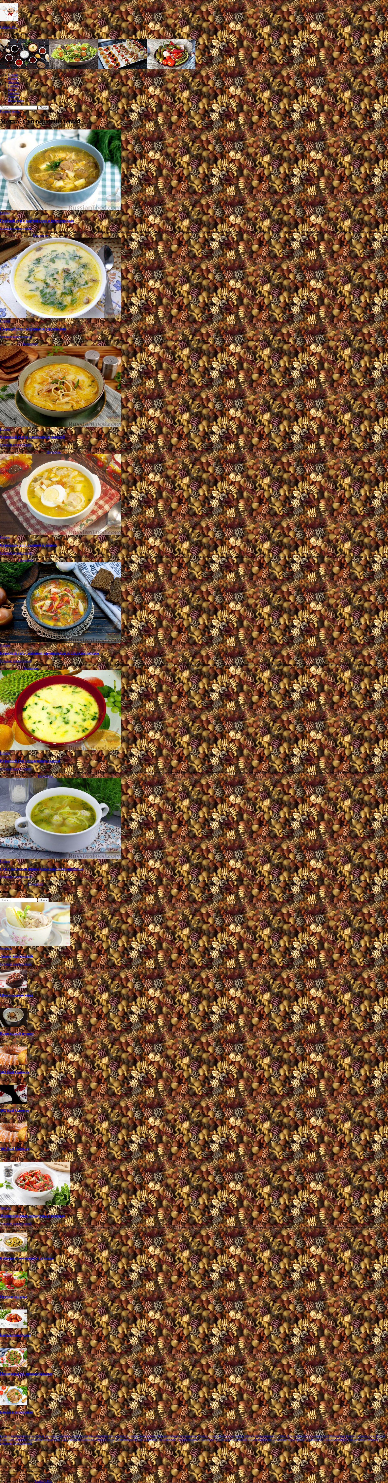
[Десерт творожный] (35, 944)
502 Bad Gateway (15, 1072)
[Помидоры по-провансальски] (13, 1365)
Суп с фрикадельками (260, 1439)
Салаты (13, 85)
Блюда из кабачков (10, 1435)
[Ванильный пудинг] (13, 1025)
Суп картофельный (187, 1439)
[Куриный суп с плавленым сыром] (194, 710)
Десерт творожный (16, 956)
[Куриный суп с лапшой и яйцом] (194, 494)
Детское (213, 1435)
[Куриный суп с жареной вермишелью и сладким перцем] (194, 603)
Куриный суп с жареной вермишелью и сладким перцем (49, 653)
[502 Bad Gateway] (13, 1064)
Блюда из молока (54, 1435)
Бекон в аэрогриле (16, 1412)
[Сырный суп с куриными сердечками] (194, 278)
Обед (283, 1435)
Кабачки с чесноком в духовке (26, 1258)
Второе (13, 78)
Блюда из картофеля (32, 1435)
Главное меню (10, 111)
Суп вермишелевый (126, 1439)
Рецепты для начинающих (360, 1435)
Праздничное (337, 1435)
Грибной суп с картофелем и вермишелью (37, 221)
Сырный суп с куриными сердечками (33, 329)
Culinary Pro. (8, 27)
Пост (326, 1435)
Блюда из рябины (98, 1435)
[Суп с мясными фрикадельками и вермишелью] (194, 818)
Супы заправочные (335, 1439)
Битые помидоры (15, 1335)
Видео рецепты (148, 1435)
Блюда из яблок (117, 1435)
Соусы (12, 89)
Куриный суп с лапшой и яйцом (28, 545)
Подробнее (40, 235)
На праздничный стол (267, 1435)
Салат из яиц (35, 1439)
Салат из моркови (17, 1439)
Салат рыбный (51, 1439)
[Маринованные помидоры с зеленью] (35, 1204)
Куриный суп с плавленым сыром (30, 761)
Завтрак (239, 1435)
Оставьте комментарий (16, 228)
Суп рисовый (239, 1439)
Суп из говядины (147, 1439)
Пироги (301, 1435)
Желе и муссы (226, 1435)
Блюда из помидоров (76, 1435)
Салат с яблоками (70, 1439)
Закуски (13, 82)
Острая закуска (13, 1297)
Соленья (14, 93)
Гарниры (173, 1435)
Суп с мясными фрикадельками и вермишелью (41, 869)
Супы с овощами (22, 1443)
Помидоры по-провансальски (26, 1374)
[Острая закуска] (13, 1289)
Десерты (14, 96)
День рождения (188, 1435)
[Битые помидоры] (13, 1327)
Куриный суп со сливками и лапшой (32, 437)
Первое (13, 75)
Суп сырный (280, 1439)
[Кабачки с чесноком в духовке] (13, 1250)
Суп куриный (206, 1439)
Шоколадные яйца (16, 995)
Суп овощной (223, 1439)
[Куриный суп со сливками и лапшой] (194, 386)
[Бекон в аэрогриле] (13, 1404)
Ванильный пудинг (17, 1033)
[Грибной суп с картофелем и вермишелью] (194, 170)
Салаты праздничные (93, 1439)
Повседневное (314, 1435)
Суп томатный (296, 1439)
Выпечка (162, 1435)
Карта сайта (16, 100)
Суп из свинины (167, 1439)
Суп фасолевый (314, 1439)
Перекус (291, 1435)
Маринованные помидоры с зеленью (32, 1216)
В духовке (132, 1435)
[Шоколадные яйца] (13, 987)
